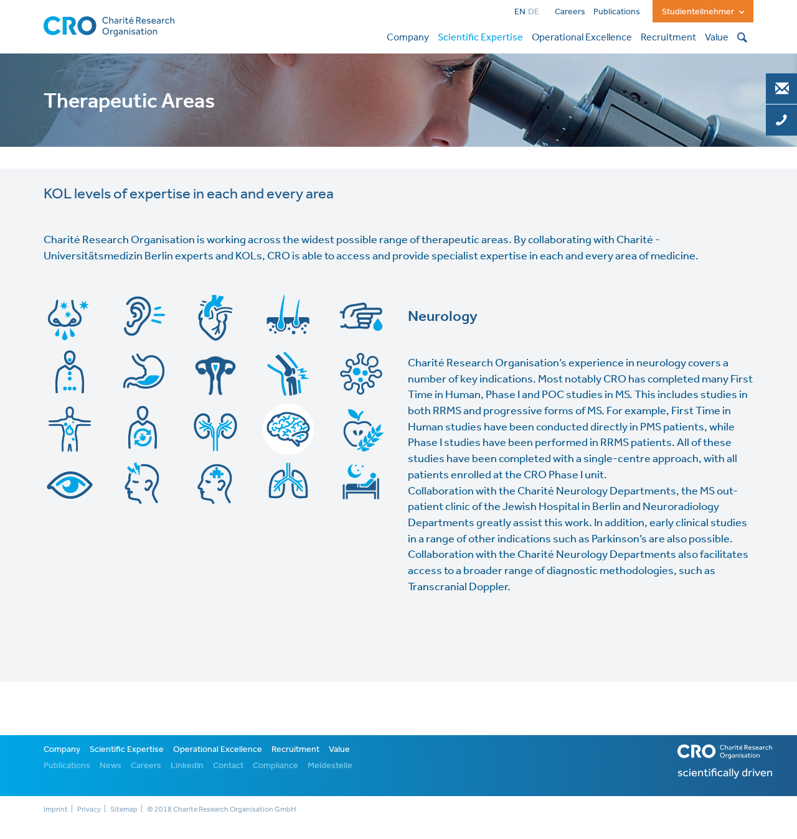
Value (339, 748)
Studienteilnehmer (699, 11)
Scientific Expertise (127, 748)
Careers (570, 11)
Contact (228, 765)
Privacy (89, 809)
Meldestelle (330, 765)
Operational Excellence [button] (582, 36)
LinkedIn (187, 765)
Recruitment (295, 748)
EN (520, 11)
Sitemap (124, 809)
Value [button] (717, 36)
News (110, 765)
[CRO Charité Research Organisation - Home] (109, 25)
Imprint (56, 809)
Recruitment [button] (668, 36)
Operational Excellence (217, 748)
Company (62, 748)
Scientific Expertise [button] (480, 36)
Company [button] (408, 36)
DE (533, 11)
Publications (616, 11)
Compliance (275, 765)
